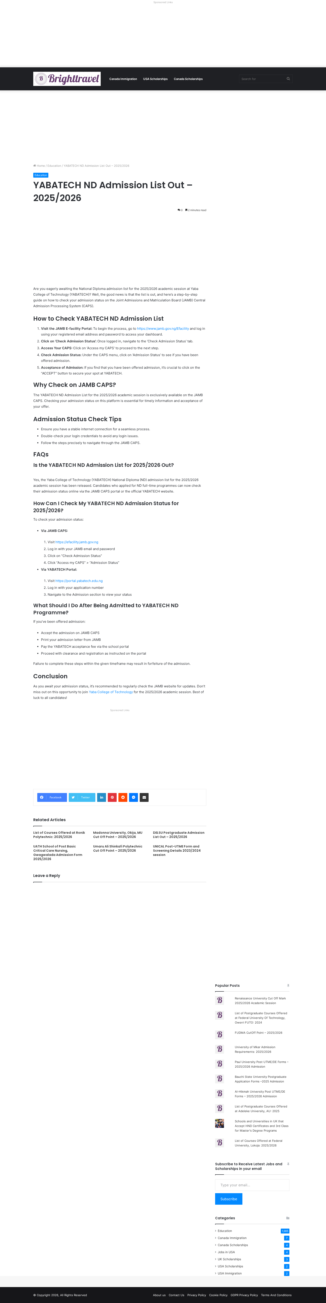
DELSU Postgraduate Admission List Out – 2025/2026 (178, 834)
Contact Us (176, 1295)
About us (159, 1295)
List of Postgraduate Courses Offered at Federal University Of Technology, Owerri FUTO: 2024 (261, 1017)
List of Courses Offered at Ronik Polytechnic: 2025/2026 (59, 834)
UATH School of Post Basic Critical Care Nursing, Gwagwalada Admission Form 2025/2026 (57, 852)
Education (54, 165)
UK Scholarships (229, 1259)
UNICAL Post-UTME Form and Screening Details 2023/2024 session (177, 850)
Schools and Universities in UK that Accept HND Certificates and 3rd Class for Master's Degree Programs (262, 1125)
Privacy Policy (196, 1295)
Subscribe (228, 1199)
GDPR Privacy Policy (244, 1295)
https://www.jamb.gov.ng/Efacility (163, 328)
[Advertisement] (163, 36)
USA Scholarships (155, 79)
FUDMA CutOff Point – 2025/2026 (258, 1032)
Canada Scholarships (188, 79)
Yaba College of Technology (111, 692)
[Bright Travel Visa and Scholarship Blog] (67, 79)
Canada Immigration (123, 79)
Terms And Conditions (276, 1295)
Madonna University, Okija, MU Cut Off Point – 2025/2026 (117, 834)
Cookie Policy (218, 1295)
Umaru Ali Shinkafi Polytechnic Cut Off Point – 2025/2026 (117, 848)
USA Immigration (230, 1273)
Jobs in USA (226, 1252)
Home (40, 165)
